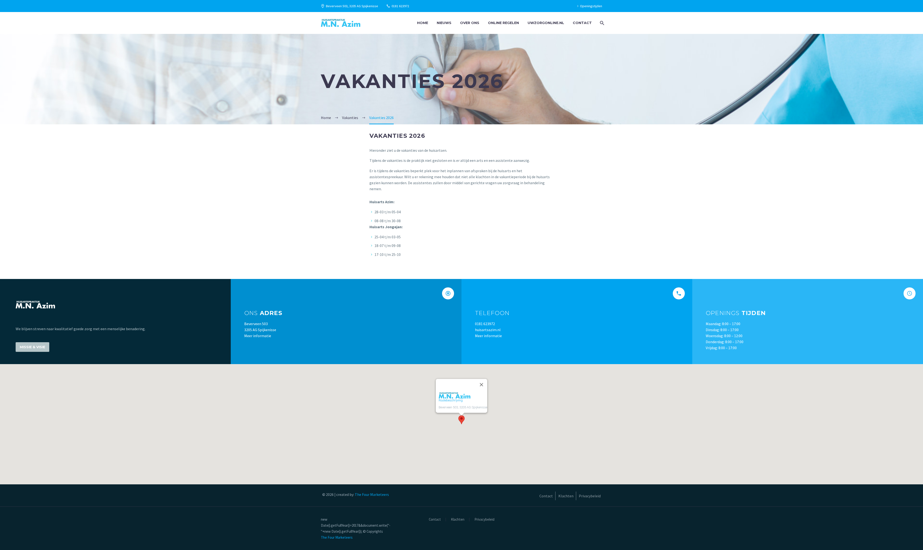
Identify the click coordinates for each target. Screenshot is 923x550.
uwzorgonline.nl (546, 23)
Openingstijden (591, 6)
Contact (582, 23)
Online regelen (503, 23)
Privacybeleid (484, 519)
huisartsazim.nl (488, 329)
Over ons (469, 23)
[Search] (601, 23)
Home (422, 23)
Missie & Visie (32, 347)
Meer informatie (257, 335)
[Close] (481, 384)
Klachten (457, 519)
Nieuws (444, 23)
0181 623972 (400, 6)
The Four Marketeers (372, 494)
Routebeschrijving (451, 400)
